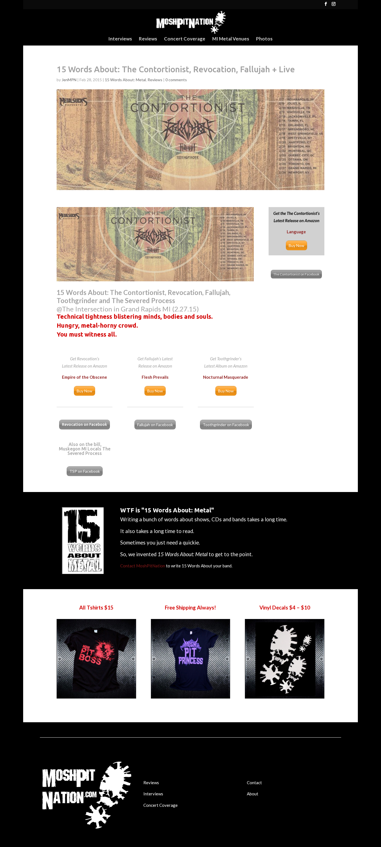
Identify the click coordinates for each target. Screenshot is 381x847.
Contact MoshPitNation (142, 565)
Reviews (148, 39)
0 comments (176, 79)
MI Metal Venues (230, 39)
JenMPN (69, 79)
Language (296, 231)
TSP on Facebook (84, 471)
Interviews (120, 39)
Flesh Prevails (155, 377)
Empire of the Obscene (84, 377)
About (252, 793)
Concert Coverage (184, 39)
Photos (264, 39)
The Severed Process (88, 451)
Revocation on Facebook (84, 424)
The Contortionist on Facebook (296, 274)
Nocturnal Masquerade (225, 377)
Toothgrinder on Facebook (226, 424)
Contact (254, 782)
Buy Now (296, 245)
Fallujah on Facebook (155, 424)
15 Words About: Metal (125, 79)
